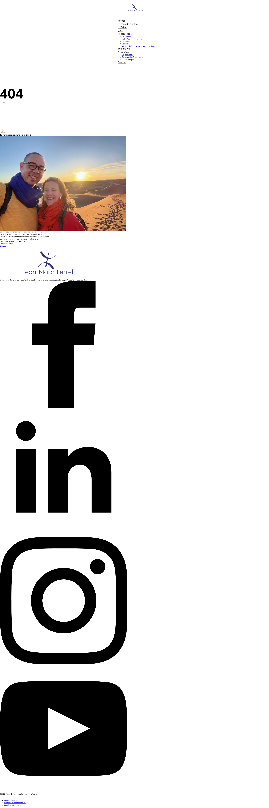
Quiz (120, 30)
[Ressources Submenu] (131, 34)
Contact (122, 62)
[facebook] (63, 408)
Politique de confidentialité (15, 803)
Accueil (121, 20)
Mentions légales (11, 800)
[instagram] (63, 664)
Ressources (124, 33)
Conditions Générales (12, 805)
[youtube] (63, 791)
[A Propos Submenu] (128, 52)
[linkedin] (63, 536)
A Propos (122, 51)
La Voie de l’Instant (128, 23)
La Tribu (122, 27)
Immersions (124, 48)
